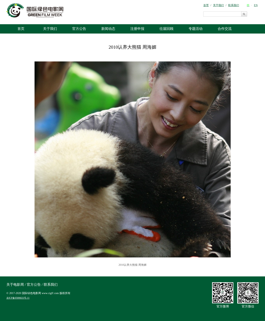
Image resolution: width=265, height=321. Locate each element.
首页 (20, 29)
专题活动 (196, 29)
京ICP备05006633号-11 (17, 298)
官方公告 (79, 29)
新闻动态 (108, 29)
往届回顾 (166, 29)
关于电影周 (15, 284)
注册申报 (137, 29)
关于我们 (50, 29)
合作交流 (225, 29)
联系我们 (51, 284)
